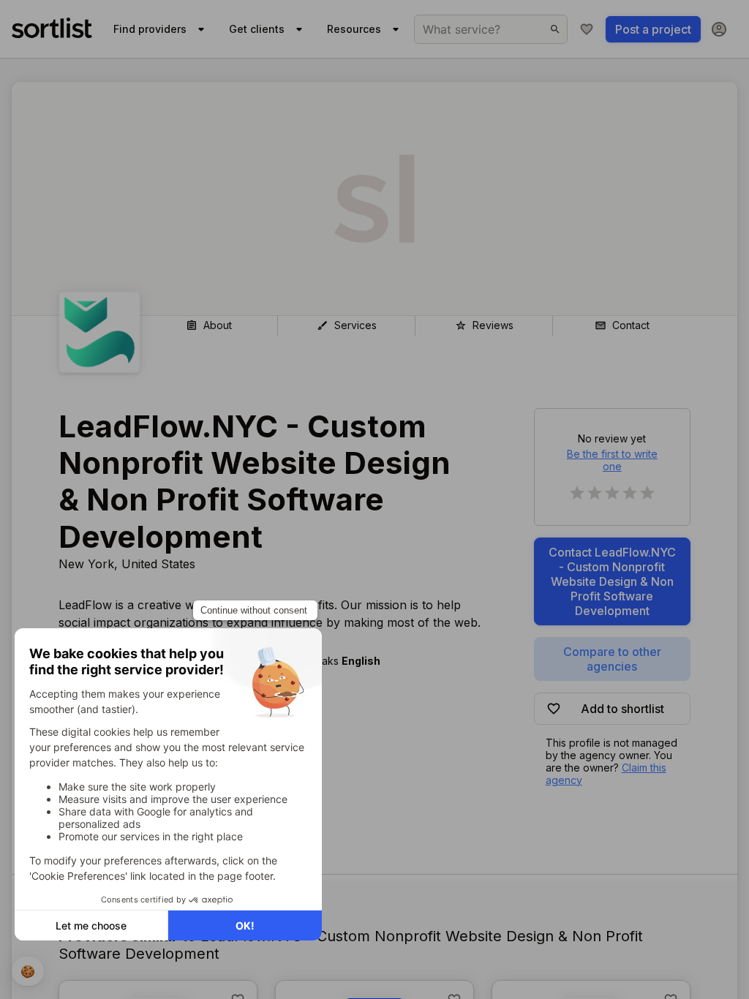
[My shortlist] (586, 29)
